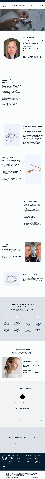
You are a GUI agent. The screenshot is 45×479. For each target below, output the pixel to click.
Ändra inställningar (36, 477)
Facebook (37, 459)
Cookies (18, 461)
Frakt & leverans (20, 456)
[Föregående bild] (40, 420)
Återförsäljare (29, 5)
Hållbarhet (28, 459)
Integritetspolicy (20, 459)
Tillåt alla (7, 477)
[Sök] (38, 5)
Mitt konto (9, 463)
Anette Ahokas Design (24, 408)
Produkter (14, 5)
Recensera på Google (38, 462)
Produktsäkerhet (29, 458)
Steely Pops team (29, 456)
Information (21, 5)
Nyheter (36, 461)
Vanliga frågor (37, 455)
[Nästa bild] (42, 420)
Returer (18, 458)
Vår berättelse (28, 455)
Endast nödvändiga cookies (15, 477)
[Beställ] (31, 443)
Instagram (36, 458)
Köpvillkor (19, 455)
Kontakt (27, 461)
